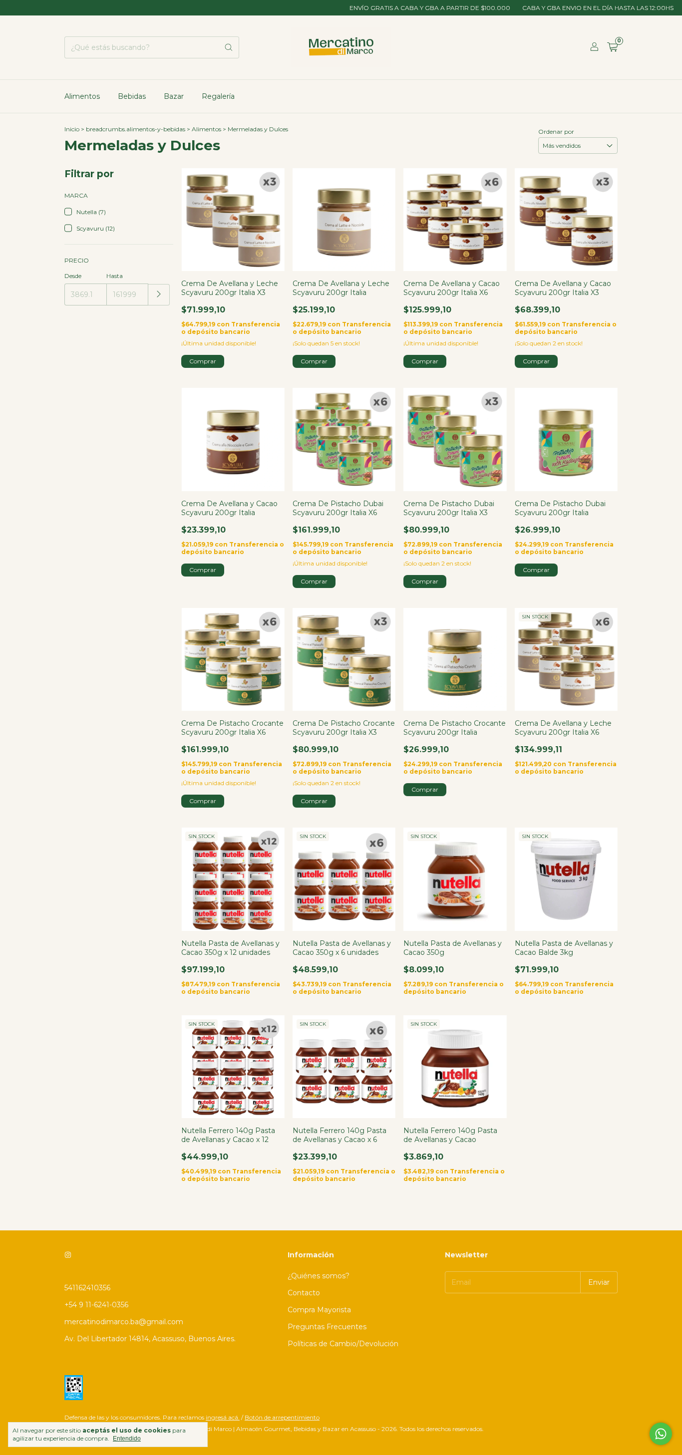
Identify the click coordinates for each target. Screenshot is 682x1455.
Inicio (71, 129)
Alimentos (82, 96)
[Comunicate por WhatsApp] (661, 1434)
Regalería (218, 96)
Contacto (304, 1292)
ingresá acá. (223, 1417)
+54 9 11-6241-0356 (96, 1304)
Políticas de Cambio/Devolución (343, 1343)
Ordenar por (556, 131)
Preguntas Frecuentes (327, 1326)
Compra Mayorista (319, 1309)
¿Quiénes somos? (318, 1275)
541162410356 (87, 1287)
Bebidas (132, 96)
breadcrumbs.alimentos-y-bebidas (135, 129)
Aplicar (159, 294)
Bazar (174, 96)
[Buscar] (229, 47)
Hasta (114, 276)
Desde (72, 276)
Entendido (127, 1438)
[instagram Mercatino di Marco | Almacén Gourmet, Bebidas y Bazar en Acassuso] (67, 1254)
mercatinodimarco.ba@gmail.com (123, 1321)
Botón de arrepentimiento (282, 1417)
